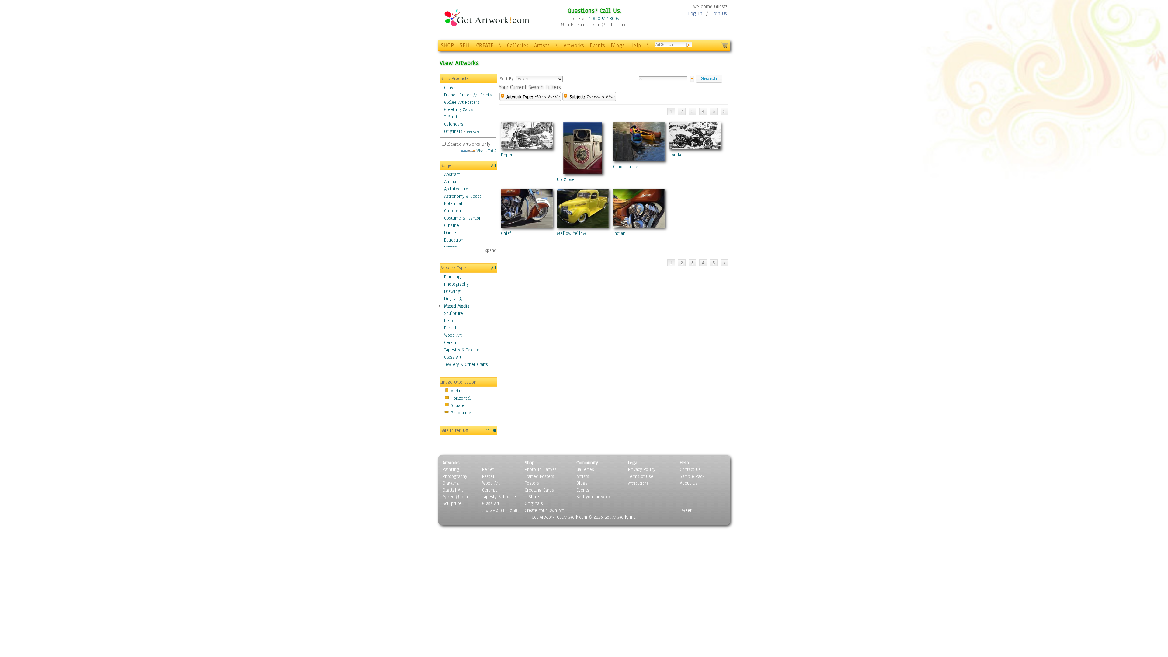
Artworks (574, 45)
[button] (709, 79)
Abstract (452, 174)
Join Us (719, 13)
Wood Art (453, 335)
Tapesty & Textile (499, 497)
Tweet (686, 510)
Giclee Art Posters (461, 102)
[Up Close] (583, 149)
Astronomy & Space (463, 196)
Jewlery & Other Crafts (466, 364)
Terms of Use (640, 476)
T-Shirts (452, 117)
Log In (695, 13)
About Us (688, 483)
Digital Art (454, 299)
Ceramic (452, 342)
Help (635, 45)
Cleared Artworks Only (468, 144)
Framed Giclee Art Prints (468, 95)
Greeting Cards (458, 109)
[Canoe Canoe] (639, 143)
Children (452, 211)
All (493, 165)
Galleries (518, 45)
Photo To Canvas (541, 469)
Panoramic (461, 413)
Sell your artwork (593, 497)
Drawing (452, 291)
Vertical (458, 391)
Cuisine (451, 225)
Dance (450, 233)
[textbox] (663, 79)
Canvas (450, 88)
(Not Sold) (473, 132)
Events (597, 45)
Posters (532, 483)
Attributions (638, 483)
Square (457, 405)
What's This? (485, 150)
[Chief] (527, 209)
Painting (452, 277)
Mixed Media (456, 306)
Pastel (450, 328)
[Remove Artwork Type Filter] (502, 97)
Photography (456, 284)
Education (453, 240)
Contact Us (690, 469)
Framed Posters (539, 476)
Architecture (456, 189)
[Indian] (639, 209)
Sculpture (453, 313)
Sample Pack (692, 476)
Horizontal (461, 398)
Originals (453, 131)
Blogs (618, 45)
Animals (452, 182)
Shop (529, 463)
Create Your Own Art (544, 510)
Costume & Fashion (462, 218)
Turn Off (488, 430)
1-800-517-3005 (604, 19)
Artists (542, 45)
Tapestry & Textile (461, 350)
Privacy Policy (641, 469)
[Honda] (695, 137)
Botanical (453, 203)
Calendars (453, 124)
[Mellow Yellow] (583, 209)
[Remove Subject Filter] (565, 97)
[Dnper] (527, 137)
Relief (450, 321)
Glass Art (452, 357)
